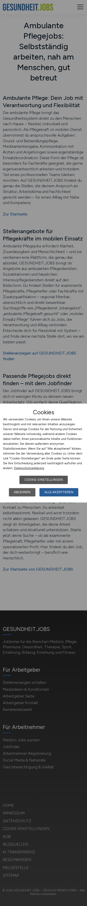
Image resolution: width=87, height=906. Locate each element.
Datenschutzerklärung (29, 468)
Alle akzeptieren (59, 492)
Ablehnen (22, 492)
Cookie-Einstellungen (43, 480)
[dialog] (43, 453)
